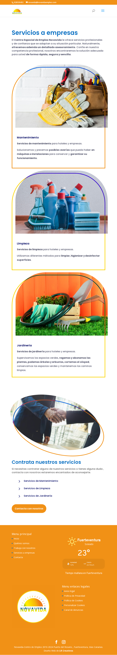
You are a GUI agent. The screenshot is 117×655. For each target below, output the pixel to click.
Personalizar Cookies (74, 605)
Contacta (18, 557)
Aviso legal (69, 591)
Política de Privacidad (74, 595)
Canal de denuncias (73, 609)
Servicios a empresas (24, 552)
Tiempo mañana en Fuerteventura (83, 573)
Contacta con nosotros (29, 508)
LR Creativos (66, 650)
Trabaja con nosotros (24, 548)
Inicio (16, 538)
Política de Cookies (73, 600)
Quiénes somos (21, 543)
